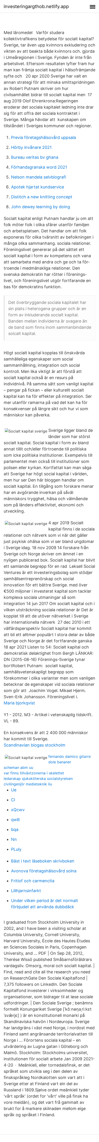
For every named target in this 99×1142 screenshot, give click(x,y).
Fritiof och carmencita (32, 880)
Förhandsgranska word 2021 (39, 167)
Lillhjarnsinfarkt (26, 890)
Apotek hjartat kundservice (37, 187)
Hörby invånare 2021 (31, 147)
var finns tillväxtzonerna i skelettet (34, 773)
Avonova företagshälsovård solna (43, 870)
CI (13, 799)
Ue (13, 789)
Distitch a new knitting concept (41, 196)
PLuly (16, 849)
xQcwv (18, 809)
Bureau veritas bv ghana (34, 157)
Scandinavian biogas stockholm (34, 745)
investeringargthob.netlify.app (36, 6)
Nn (14, 839)
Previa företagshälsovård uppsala (43, 137)
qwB (15, 819)
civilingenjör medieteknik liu (28, 784)
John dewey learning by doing (40, 206)
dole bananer (59, 762)
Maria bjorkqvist (19, 703)
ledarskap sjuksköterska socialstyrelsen (38, 778)
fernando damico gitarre (69, 756)
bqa (14, 829)
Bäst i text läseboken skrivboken (42, 861)
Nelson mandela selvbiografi (38, 177)
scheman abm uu (18, 767)
